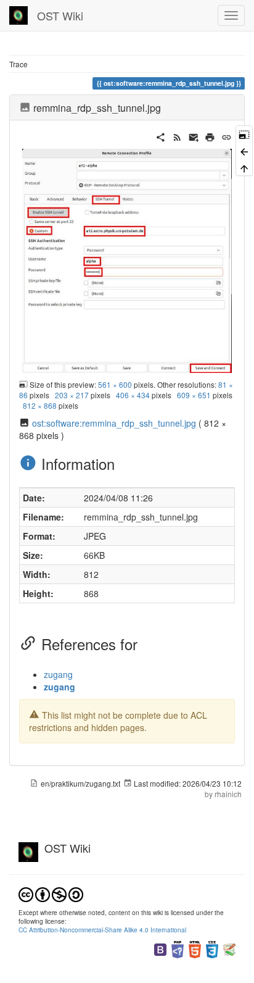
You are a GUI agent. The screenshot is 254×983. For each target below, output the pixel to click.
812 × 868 (40, 405)
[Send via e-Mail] (194, 136)
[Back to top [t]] (244, 167)
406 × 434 (133, 395)
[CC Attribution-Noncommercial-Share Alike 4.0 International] (50, 893)
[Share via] (160, 136)
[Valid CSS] (212, 948)
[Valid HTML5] (195, 948)
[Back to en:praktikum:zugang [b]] (244, 150)
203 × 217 (72, 395)
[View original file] (127, 259)
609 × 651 (194, 395)
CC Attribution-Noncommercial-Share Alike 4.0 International (102, 929)
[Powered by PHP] (177, 948)
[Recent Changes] (177, 136)
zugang (58, 674)
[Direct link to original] (244, 133)
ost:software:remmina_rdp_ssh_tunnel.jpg (114, 423)
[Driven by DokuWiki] (229, 948)
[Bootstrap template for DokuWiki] (160, 948)
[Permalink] (226, 136)
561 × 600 (115, 384)
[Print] (210, 136)
